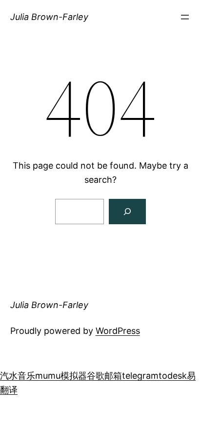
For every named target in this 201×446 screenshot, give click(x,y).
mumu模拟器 (61, 375)
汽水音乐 (17, 375)
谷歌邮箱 (104, 375)
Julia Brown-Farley (49, 17)
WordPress (118, 331)
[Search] (127, 211)
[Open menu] (185, 17)
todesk (173, 375)
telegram (140, 375)
